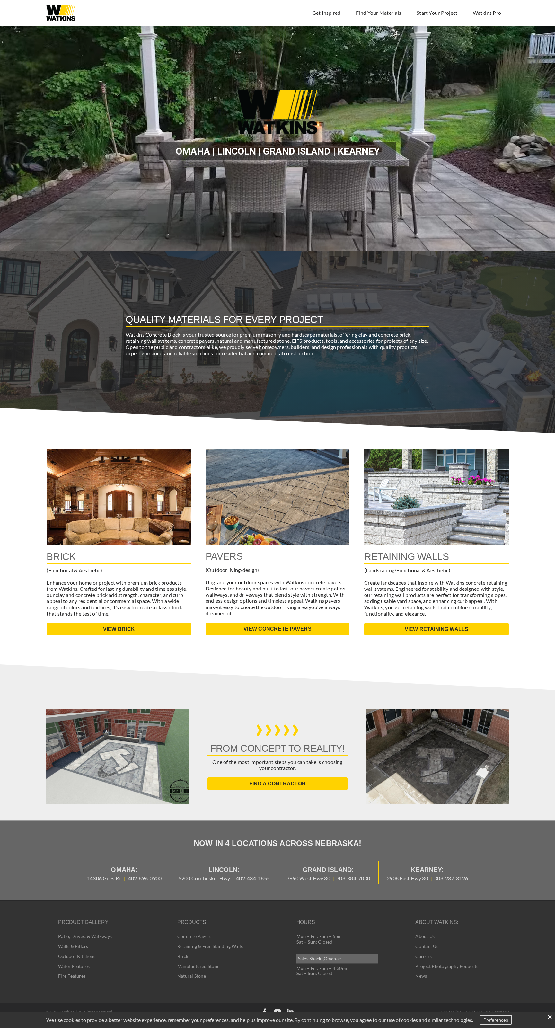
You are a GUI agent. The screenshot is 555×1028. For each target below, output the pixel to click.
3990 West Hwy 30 (308, 878)
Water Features (74, 966)
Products (191, 922)
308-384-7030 (353, 878)
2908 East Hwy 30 (407, 878)
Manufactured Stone (198, 966)
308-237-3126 (451, 878)
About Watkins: (436, 922)
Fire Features (71, 976)
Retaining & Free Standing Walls (210, 946)
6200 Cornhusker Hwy (204, 878)
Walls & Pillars (73, 946)
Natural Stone (191, 976)
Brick (182, 956)
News (421, 976)
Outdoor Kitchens (76, 956)
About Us (425, 936)
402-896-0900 (145, 878)
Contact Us (426, 946)
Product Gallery (83, 922)
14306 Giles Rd (104, 878)
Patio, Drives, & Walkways (85, 936)
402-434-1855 (253, 878)
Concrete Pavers (194, 936)
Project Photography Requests (446, 966)
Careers (423, 956)
